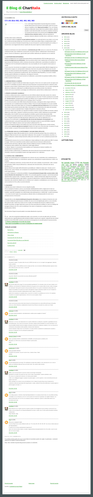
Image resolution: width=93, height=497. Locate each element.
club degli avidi (72, 179)
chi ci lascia (67, 177)
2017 (65, 45)
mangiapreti (79, 175)
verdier (67, 172)
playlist (71, 175)
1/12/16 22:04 (13, 278)
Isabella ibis (12, 348)
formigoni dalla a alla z (79, 178)
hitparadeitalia (65, 169)
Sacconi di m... (11, 229)
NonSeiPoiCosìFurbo (66, 181)
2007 (65, 129)
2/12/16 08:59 (13, 307)
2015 (65, 112)
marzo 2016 (68, 105)
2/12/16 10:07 (13, 315)
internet (67, 174)
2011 (65, 121)
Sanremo (74, 181)
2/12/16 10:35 (13, 332)
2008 (65, 127)
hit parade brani (67, 163)
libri (88, 177)
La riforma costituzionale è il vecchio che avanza (17, 221)
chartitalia (11, 282)
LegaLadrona (67, 178)
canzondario (81, 177)
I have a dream (11, 235)
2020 (65, 39)
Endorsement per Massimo (13, 232)
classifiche (73, 166)
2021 (65, 37)
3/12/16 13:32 (13, 388)
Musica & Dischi (66, 168)
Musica (83, 166)
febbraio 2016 (68, 107)
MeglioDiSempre (79, 169)
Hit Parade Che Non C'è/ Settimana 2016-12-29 (76, 51)
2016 (65, 48)
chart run (83, 179)
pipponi (11, 251)
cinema (63, 171)
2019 (65, 41)
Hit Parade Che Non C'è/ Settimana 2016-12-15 (76, 71)
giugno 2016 (68, 99)
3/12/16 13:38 (13, 402)
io (88, 174)
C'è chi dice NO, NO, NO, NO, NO (19, 21)
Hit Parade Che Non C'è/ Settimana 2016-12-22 (76, 57)
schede (87, 175)
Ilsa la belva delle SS (12, 242)
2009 (65, 125)
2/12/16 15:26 (13, 344)
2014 (65, 114)
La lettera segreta (11, 245)
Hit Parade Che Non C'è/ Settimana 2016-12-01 (76, 85)
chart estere (74, 171)
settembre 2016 (69, 92)
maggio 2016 (68, 101)
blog (74, 174)
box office (86, 171)
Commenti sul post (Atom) (16, 486)
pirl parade (76, 172)
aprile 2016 (68, 103)
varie (65, 175)
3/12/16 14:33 (13, 415)
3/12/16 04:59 (13, 356)
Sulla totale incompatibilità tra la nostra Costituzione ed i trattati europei (23, 223)
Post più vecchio (54, 483)
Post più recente (9, 483)
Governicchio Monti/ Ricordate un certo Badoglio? (18, 240)
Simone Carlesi (12, 336)
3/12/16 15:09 (13, 432)
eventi (73, 177)
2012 (65, 119)
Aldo (10, 360)
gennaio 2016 (68, 109)
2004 (65, 136)
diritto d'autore (80, 168)
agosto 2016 (68, 94)
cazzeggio (86, 172)
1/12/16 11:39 (13, 269)
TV (78, 174)
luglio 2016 (68, 96)
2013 (65, 116)
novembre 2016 (69, 88)
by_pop (63, 166)
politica (15, 251)
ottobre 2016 (68, 90)
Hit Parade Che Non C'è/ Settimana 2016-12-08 (76, 77)
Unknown (11, 311)
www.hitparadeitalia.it (26, 12)
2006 (65, 132)
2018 (65, 43)
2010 (65, 123)
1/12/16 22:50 (13, 296)
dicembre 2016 (69, 49)
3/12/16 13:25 (13, 366)
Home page (31, 483)
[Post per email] (24, 250)
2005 (65, 134)
